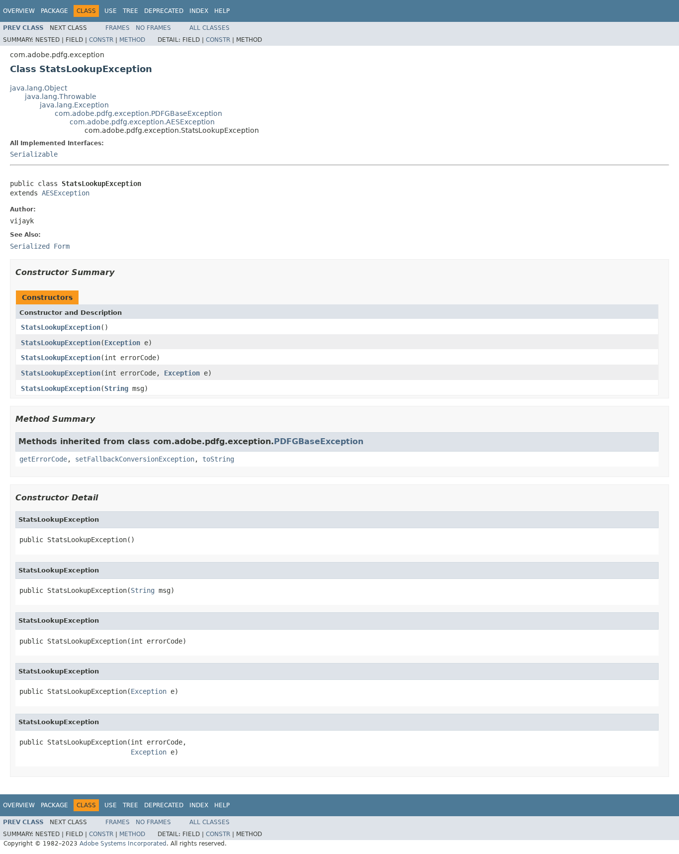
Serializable (34, 154)
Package (54, 10)
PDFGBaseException (318, 441)
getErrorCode (43, 459)
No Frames (153, 27)
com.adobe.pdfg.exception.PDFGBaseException (138, 113)
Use (110, 10)
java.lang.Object (38, 88)
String (116, 388)
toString (218, 459)
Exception (122, 343)
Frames (117, 27)
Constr (101, 39)
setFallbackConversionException (134, 459)
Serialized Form (40, 246)
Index (198, 10)
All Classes (209, 27)
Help (222, 10)
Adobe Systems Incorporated (123, 843)
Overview (19, 10)
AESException (65, 193)
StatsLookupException (60, 327)
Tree (130, 10)
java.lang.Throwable (60, 96)
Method (132, 39)
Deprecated (163, 10)
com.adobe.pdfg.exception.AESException (142, 122)
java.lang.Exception (74, 105)
